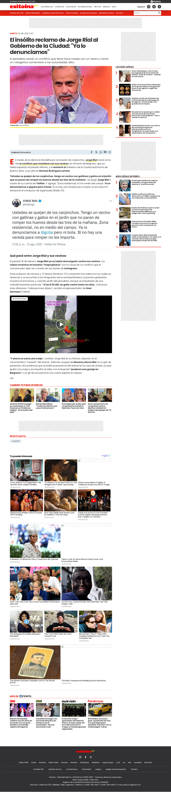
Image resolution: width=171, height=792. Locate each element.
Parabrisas (84, 762)
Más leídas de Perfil (128, 176)
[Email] (109, 152)
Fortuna (64, 762)
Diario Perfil (23, 762)
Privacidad (86, 769)
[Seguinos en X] (159, 6)
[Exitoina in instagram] (148, 6)
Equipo (98, 769)
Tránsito (134, 769)
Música (106, 6)
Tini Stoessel (72, 13)
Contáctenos (71, 769)
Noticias (42, 762)
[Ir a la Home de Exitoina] (24, 6)
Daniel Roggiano (88, 13)
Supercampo (107, 762)
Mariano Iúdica (106, 13)
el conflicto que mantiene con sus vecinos (44, 163)
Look (118, 762)
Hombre (73, 762)
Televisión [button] (71, 6)
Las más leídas (125, 67)
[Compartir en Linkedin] (105, 152)
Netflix (97, 6)
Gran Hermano (32, 13)
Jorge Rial (91, 160)
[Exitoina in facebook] (154, 6)
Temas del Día (16, 13)
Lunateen (138, 762)
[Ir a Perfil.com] (156, 2)
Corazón (59, 6)
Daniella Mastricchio (53, 13)
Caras (33, 762)
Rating (119, 13)
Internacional (85, 6)
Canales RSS (38, 769)
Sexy (114, 6)
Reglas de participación (116, 769)
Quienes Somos (55, 769)
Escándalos (47, 6)
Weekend (96, 762)
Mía (129, 762)
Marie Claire (53, 762)
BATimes (148, 762)
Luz (124, 762)
